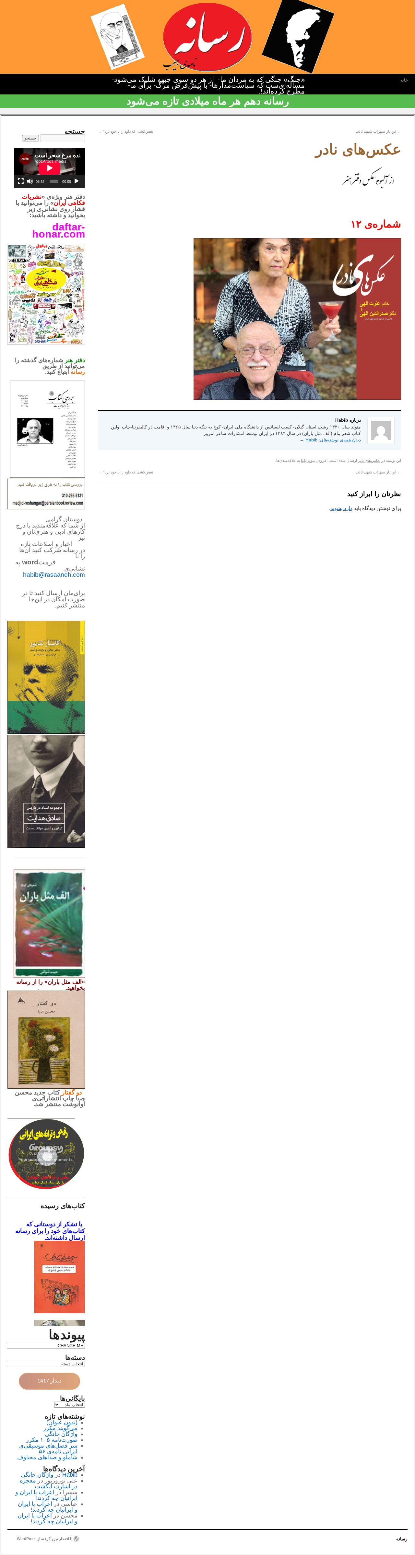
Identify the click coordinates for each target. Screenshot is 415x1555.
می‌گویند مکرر (60, 1428)
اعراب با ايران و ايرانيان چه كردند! (46, 1495)
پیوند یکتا (308, 460)
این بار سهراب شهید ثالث (378, 131)
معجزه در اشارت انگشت (48, 1483)
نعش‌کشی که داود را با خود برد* (125, 131)
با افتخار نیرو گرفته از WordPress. (44, 1539)
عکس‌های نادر (369, 460)
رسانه (402, 1538)
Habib (69, 1475)
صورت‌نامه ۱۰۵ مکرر (51, 1440)
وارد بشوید (341, 508)
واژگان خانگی (61, 1434)
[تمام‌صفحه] (21, 181)
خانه (404, 80)
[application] (49, 168)
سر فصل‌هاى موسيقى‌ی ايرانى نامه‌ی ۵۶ (48, 1448)
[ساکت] (30, 181)
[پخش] (76, 181)
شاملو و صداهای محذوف (47, 1457)
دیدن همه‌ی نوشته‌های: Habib (330, 439)
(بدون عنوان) (61, 1422)
